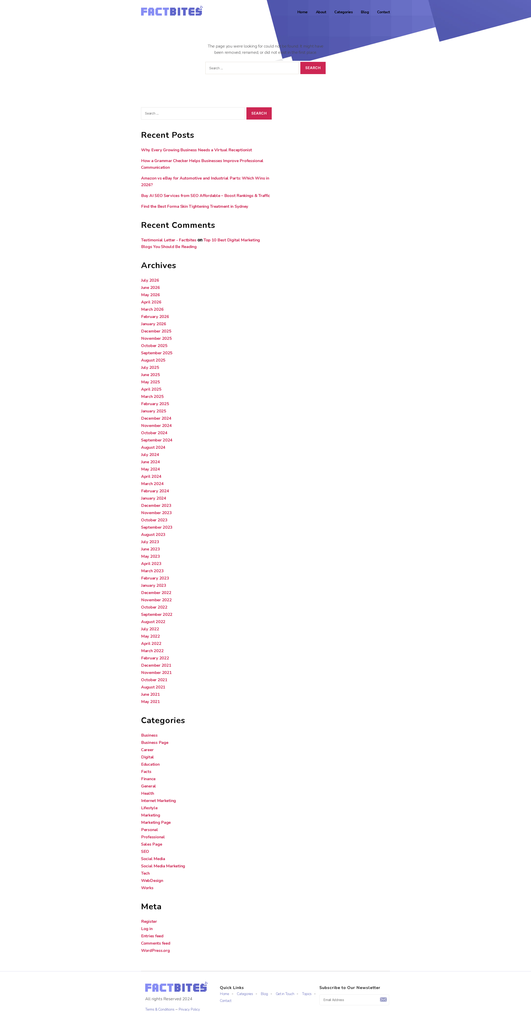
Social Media (153, 859)
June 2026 (150, 287)
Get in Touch (285, 994)
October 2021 (154, 680)
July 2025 (150, 367)
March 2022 (152, 651)
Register (149, 921)
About (321, 12)
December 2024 (156, 418)
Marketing (150, 815)
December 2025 (156, 331)
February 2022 (155, 658)
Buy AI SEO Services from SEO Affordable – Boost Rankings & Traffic (205, 195)
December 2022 (156, 592)
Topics (307, 994)
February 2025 (155, 404)
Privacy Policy (189, 1009)
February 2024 (155, 491)
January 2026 (153, 324)
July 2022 (150, 629)
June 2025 (150, 375)
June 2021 (150, 694)
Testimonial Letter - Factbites (168, 240)
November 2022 (156, 600)
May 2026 (150, 295)
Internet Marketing (158, 800)
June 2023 (150, 549)
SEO (145, 851)
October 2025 (154, 345)
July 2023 (150, 542)
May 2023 (150, 556)
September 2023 (156, 527)
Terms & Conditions (159, 1009)
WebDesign (152, 880)
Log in (146, 929)
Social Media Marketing (163, 866)
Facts (146, 771)
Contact (383, 12)
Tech (145, 873)
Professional (153, 837)
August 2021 (153, 687)
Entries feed (152, 936)
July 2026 (150, 280)
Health (147, 793)
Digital (147, 757)
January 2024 (153, 498)
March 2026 (152, 309)
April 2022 (151, 643)
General (148, 786)
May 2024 (150, 469)
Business (149, 735)
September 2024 (156, 440)
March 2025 (152, 396)
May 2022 (150, 636)
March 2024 (152, 484)
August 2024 (153, 447)
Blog (365, 12)
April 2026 (151, 302)
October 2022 (154, 607)
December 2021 (156, 665)
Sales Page (151, 844)
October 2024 (154, 433)
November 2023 (156, 513)
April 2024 (151, 476)
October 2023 (154, 520)
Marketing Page (156, 822)
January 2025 (153, 411)
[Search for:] (251, 69)
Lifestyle (149, 808)
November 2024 (156, 425)
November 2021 (156, 672)
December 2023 (156, 505)
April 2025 (151, 389)
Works (147, 888)
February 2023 (155, 578)
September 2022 (156, 614)
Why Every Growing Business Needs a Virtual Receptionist (196, 150)
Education (150, 764)
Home (302, 12)
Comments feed (155, 943)
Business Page (154, 742)
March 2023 (152, 571)
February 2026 (155, 316)
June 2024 (150, 462)
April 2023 (151, 563)
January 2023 (153, 585)
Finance (148, 779)
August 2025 (153, 360)
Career (147, 750)
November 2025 (156, 338)
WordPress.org (155, 950)
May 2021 (150, 701)
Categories (343, 12)
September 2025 (156, 353)
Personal (149, 830)
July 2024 (150, 454)
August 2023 (153, 534)
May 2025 (150, 382)
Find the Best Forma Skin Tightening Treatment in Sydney (194, 206)
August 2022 (153, 622)
